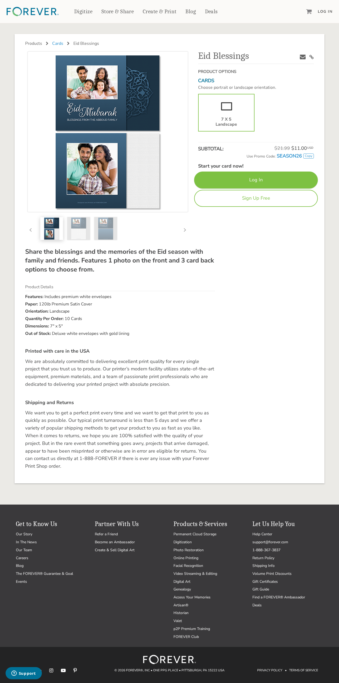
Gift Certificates (265, 581)
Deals (211, 11)
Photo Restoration (188, 550)
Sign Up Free (256, 198)
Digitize (83, 11)
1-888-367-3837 (266, 550)
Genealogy (182, 589)
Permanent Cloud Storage (194, 534)
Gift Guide (260, 589)
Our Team (24, 550)
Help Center (262, 534)
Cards (57, 43)
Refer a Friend (106, 534)
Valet (177, 620)
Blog (190, 11)
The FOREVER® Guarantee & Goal (44, 573)
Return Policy (263, 558)
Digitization (182, 542)
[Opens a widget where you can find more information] (23, 673)
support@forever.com (270, 542)
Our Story (24, 534)
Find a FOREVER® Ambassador (278, 597)
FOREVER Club (186, 636)
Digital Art (181, 581)
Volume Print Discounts (272, 573)
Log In (325, 11)
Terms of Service (303, 670)
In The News (26, 542)
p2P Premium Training (191, 628)
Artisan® (180, 605)
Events (21, 581)
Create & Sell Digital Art (115, 550)
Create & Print (160, 11)
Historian (181, 612)
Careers (22, 558)
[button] (32, 228)
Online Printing (185, 558)
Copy (308, 156)
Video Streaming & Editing (195, 573)
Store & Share (117, 11)
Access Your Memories (192, 597)
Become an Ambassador (115, 542)
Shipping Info (263, 565)
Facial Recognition (188, 565)
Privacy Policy (269, 670)
